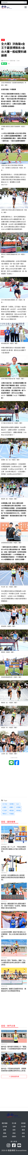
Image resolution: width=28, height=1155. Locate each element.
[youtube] (19, 1145)
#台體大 (4, 807)
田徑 (3, 40)
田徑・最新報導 (8, 822)
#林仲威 (18, 810)
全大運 (23, 1126)
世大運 (14, 1123)
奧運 (4, 1130)
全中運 (5, 1126)
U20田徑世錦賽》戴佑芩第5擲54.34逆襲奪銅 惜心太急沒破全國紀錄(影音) (14, 934)
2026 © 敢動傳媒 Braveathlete (14, 1150)
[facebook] (14, 1145)
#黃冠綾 (11, 810)
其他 (23, 1136)
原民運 (23, 1123)
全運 (14, 1126)
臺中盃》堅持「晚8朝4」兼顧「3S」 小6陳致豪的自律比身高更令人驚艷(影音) (14, 962)
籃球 (23, 1130)
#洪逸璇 (11, 814)
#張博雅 (11, 804)
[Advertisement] (14, 24)
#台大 (17, 804)
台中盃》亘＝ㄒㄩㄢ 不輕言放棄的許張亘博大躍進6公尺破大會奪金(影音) (13, 849)
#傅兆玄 (4, 814)
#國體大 (11, 807)
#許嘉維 (18, 807)
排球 (14, 1133)
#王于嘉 (4, 804)
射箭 (23, 1133)
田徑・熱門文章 (8, 1026)
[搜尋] (25, 2)
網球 (4, 1133)
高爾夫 (14, 1136)
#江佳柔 (4, 810)
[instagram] (9, 1145)
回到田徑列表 (14, 1076)
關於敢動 (4, 1123)
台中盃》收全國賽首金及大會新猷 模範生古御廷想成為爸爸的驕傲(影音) (13, 877)
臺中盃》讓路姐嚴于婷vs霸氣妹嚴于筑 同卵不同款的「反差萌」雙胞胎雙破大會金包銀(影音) (13, 906)
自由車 (5, 1136)
